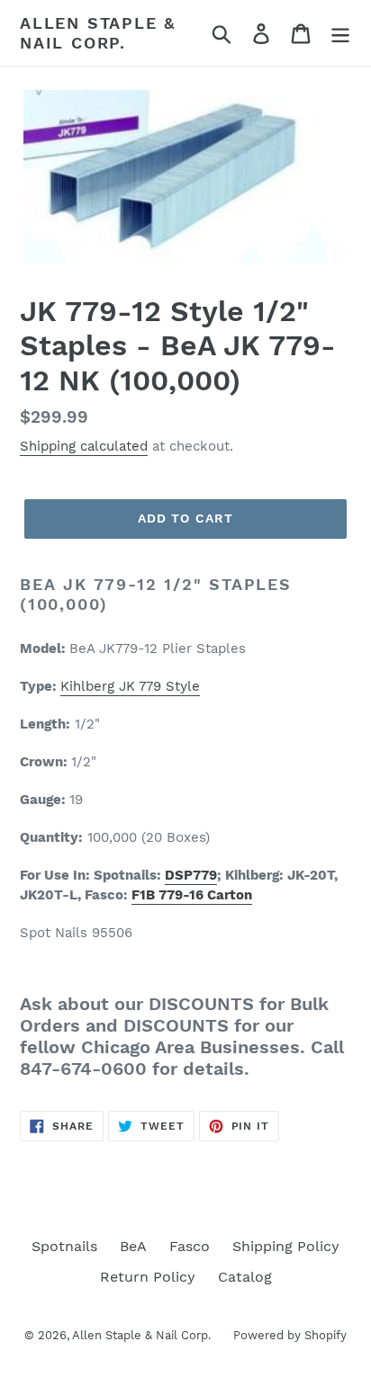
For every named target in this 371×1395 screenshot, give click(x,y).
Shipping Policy (285, 1246)
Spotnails (64, 1246)
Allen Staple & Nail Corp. (98, 32)
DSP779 (191, 875)
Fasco (189, 1246)
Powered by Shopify (290, 1335)
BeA (133, 1246)
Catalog (245, 1276)
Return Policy (147, 1276)
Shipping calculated (84, 446)
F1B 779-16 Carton (191, 895)
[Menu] (340, 33)
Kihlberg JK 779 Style (130, 686)
